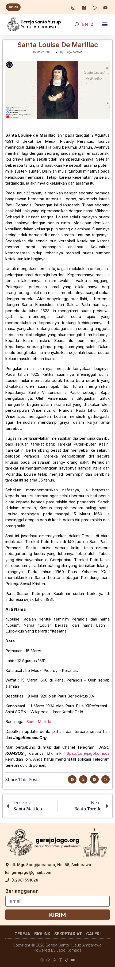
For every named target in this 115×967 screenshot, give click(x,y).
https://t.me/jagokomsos (87, 753)
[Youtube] (73, 960)
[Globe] (42, 960)
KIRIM (57, 915)
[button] (105, 24)
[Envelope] (48, 960)
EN (85, 24)
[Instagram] (60, 960)
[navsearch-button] (77, 24)
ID (91, 24)
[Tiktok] (66, 960)
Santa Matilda (38, 721)
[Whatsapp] (54, 960)
